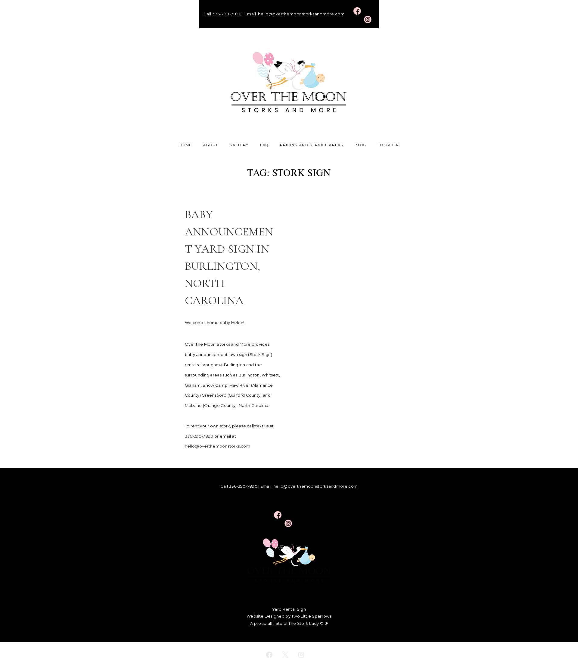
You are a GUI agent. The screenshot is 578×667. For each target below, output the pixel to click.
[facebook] (269, 654)
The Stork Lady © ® (308, 623)
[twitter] (285, 654)
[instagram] (301, 654)
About (210, 145)
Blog (360, 145)
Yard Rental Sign (289, 609)
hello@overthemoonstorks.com (217, 446)
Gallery (239, 145)
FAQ (264, 145)
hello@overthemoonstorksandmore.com (301, 13)
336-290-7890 (226, 13)
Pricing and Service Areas (311, 145)
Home (185, 145)
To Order (388, 145)
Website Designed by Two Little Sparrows (289, 616)
